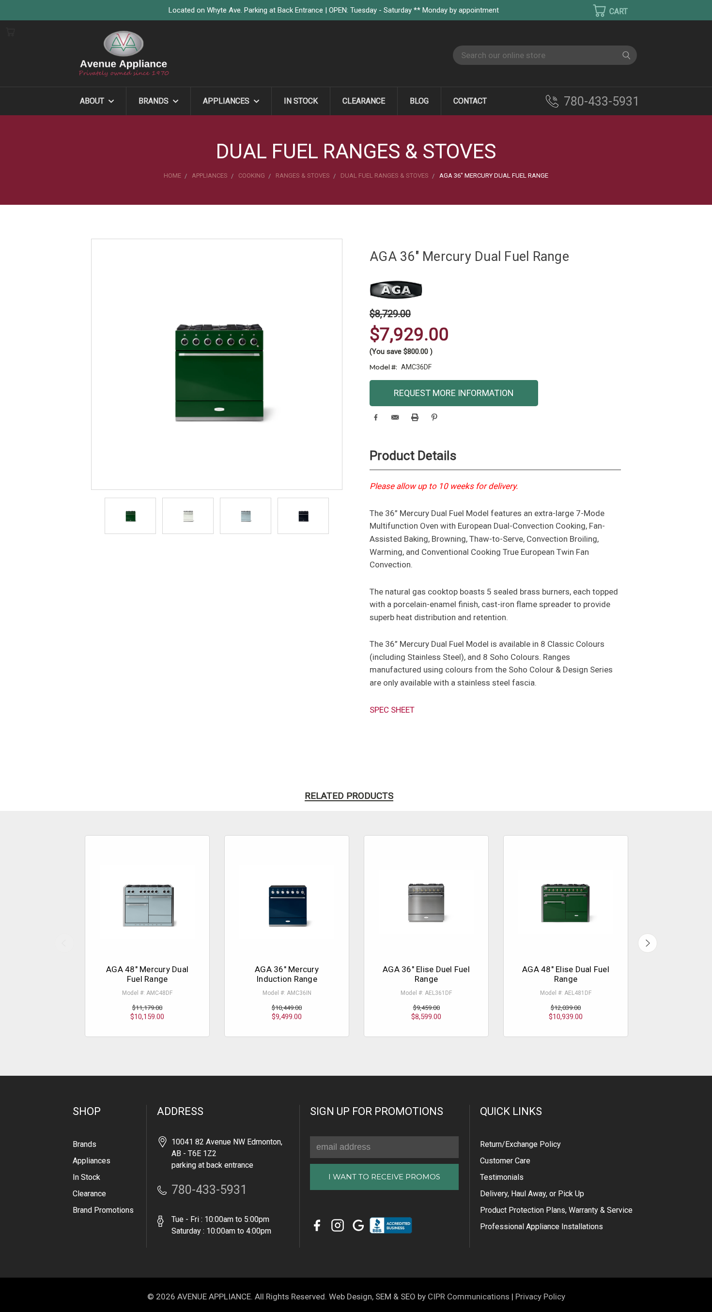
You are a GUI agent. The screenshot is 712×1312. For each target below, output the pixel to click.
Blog (419, 101)
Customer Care (505, 1160)
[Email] (395, 417)
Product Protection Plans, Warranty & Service (556, 1210)
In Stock (301, 101)
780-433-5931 (601, 101)
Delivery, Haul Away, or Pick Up (532, 1193)
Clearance (363, 101)
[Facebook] (375, 417)
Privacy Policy (540, 1296)
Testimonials (502, 1177)
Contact (470, 101)
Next (647, 943)
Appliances (227, 101)
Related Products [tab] (349, 795)
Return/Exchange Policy (520, 1144)
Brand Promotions (103, 1210)
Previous (64, 943)
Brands (154, 101)
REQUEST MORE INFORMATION (454, 393)
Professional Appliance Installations (541, 1226)
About (93, 101)
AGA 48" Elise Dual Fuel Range (565, 974)
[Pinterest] (434, 417)
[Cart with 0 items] (604, 10)
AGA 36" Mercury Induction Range (287, 974)
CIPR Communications (469, 1296)
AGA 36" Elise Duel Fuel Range (426, 974)
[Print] (414, 417)
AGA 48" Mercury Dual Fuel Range (147, 974)
